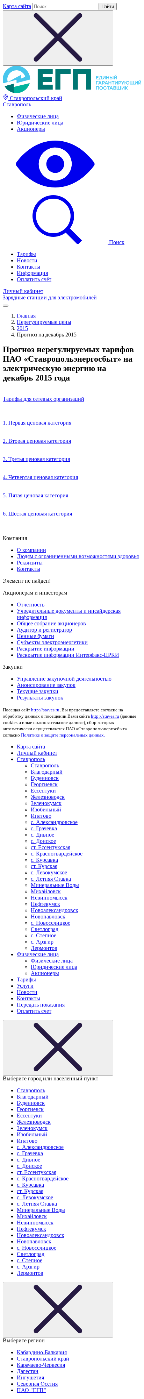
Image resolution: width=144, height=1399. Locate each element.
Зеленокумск (46, 803)
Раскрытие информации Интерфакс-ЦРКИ (68, 655)
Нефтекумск (45, 904)
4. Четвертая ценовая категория (40, 477)
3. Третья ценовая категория (36, 459)
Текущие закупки (37, 691)
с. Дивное (42, 835)
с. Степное (43, 935)
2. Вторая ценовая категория (37, 441)
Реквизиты (30, 563)
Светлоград (44, 929)
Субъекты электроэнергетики (52, 642)
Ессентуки (43, 791)
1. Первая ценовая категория (37, 423)
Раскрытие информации (45, 649)
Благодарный (47, 772)
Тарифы (26, 254)
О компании (31, 550)
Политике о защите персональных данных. (63, 735)
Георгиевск (44, 784)
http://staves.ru (45, 709)
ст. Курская (44, 866)
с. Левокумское (49, 872)
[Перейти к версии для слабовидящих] (55, 188)
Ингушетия (30, 1377)
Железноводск (48, 797)
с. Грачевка (44, 828)
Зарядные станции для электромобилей (50, 297)
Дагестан (27, 1371)
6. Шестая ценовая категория (37, 514)
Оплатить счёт (34, 279)
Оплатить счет (34, 1011)
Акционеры (31, 129)
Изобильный (46, 809)
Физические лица (38, 116)
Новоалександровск (54, 910)
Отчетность (30, 605)
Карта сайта (17, 6)
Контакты (28, 267)
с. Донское (43, 841)
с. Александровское (54, 822)
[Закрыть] (58, 1047)
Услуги (25, 986)
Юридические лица (40, 123)
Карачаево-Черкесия (41, 1365)
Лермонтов (44, 948)
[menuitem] (79, 116)
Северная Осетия (37, 1384)
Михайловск (46, 891)
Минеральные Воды (55, 885)
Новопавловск (48, 916)
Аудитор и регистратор (44, 630)
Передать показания (41, 1005)
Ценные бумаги (35, 636)
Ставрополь (17, 104)
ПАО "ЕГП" (31, 1390)
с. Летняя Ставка (51, 879)
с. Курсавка (44, 860)
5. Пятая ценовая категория (35, 495)
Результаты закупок (40, 698)
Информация (32, 273)
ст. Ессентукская (50, 847)
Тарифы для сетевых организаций (43, 399)
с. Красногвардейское (56, 854)
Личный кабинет (23, 291)
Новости (27, 260)
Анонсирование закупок (46, 685)
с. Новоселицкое (50, 923)
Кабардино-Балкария (42, 1352)
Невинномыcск (49, 898)
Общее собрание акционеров (51, 623)
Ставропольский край (35, 98)
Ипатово (41, 816)
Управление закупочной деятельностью (64, 679)
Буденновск (45, 778)
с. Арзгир (42, 942)
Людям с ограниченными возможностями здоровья (78, 556)
